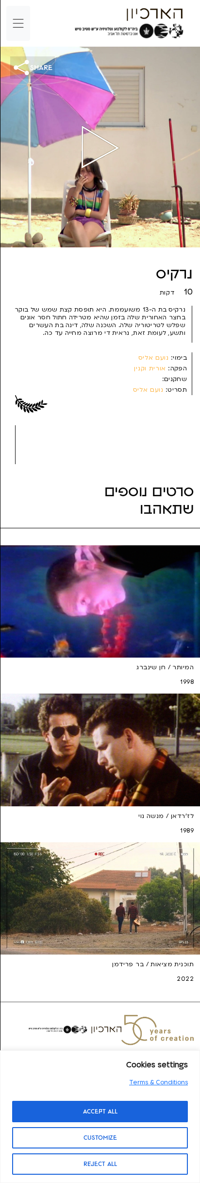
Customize (100, 1137)
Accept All (100, 1111)
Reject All (100, 1164)
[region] (100, 1116)
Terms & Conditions (158, 1082)
